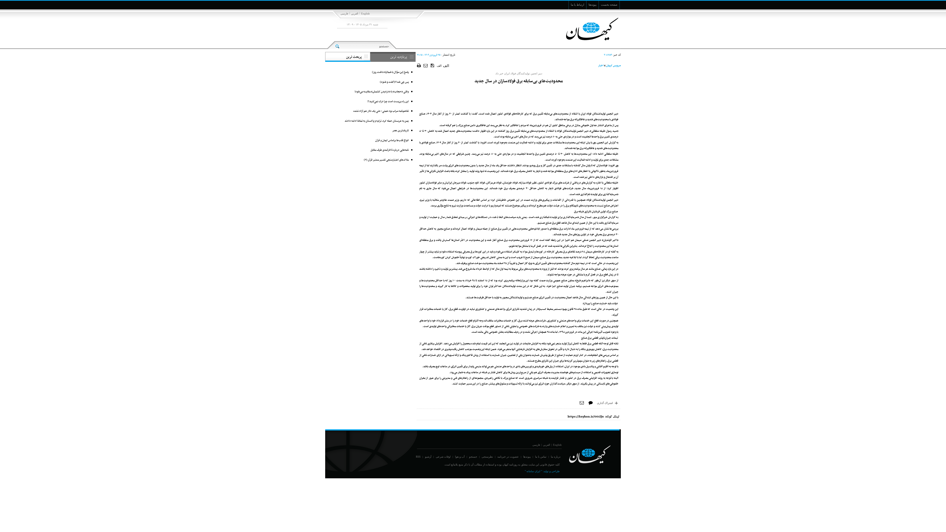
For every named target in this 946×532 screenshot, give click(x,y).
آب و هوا (460, 456)
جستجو (473, 456)
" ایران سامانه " (533, 471)
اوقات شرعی (443, 456)
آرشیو (428, 456)
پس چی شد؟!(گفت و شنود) (394, 82)
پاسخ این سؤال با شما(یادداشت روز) (390, 72)
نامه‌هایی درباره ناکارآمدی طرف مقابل (390, 150)
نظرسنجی (487, 456)
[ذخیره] (432, 65)
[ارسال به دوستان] (425, 65)
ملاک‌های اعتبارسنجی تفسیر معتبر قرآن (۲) (386, 160)
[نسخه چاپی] (419, 65)
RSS (418, 456)
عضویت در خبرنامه (508, 456)
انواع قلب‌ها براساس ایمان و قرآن (392, 140)
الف (439, 65)
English (365, 13)
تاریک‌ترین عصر (400, 130)
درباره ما (555, 456)
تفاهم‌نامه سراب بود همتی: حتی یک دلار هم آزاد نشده (381, 111)
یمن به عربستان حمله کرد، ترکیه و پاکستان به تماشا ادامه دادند (377, 121)
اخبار (601, 65)
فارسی (344, 13)
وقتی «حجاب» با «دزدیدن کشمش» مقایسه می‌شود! (382, 91)
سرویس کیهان (613, 65)
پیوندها (527, 456)
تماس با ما (540, 456)
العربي (354, 13)
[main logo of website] (588, 29)
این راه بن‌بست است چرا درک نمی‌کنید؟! (388, 101)
